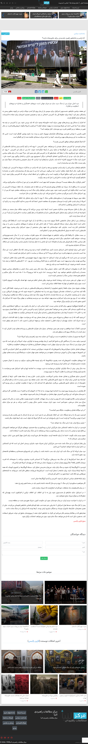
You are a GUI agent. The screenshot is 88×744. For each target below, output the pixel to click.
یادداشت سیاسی (53, 7)
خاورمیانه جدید (67, 98)
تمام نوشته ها (74, 3)
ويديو (11, 7)
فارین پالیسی (33, 641)
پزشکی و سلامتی (20, 7)
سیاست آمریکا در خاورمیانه (28, 98)
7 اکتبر (60, 98)
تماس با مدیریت (63, 3)
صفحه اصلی (84, 3)
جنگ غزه (38, 98)
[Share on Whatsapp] (46, 91)
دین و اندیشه (75, 7)
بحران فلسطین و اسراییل (47, 98)
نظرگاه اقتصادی (31, 7)
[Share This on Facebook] (36, 91)
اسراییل (19, 98)
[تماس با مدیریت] (15, 3)
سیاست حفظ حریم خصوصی (81, 742)
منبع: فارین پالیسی (79, 521)
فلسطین (56, 98)
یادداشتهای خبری (65, 7)
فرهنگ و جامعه (42, 7)
